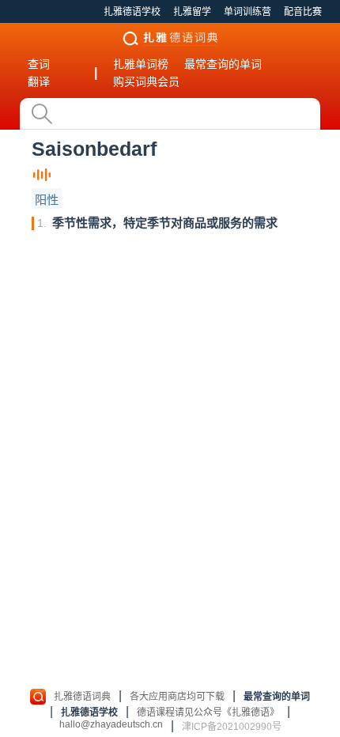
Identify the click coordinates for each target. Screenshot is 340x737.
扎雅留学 (192, 11)
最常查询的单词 (223, 64)
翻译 (39, 81)
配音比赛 (303, 11)
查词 (39, 64)
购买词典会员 (146, 81)
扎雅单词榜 (140, 64)
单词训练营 (247, 11)
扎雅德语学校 (132, 11)
